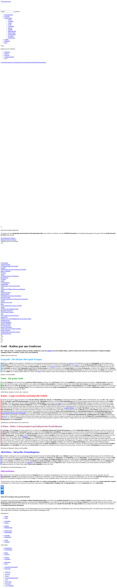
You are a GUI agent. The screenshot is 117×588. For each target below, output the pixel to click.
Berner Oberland (5, 271)
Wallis (2, 281)
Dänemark (7, 562)
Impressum (8, 582)
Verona (3, 416)
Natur (8, 62)
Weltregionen (8, 18)
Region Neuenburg (6, 327)
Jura (2, 314)
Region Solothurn (6, 323)
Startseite (7, 52)
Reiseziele (8, 584)
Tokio (59, 403)
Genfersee (50, 351)
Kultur (18, 62)
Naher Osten (11, 33)
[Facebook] (58, 486)
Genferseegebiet (9, 57)
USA (5, 564)
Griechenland (8, 549)
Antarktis (10, 21)
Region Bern (4, 277)
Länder (6, 39)
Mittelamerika (12, 31)
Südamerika (11, 38)
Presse (7, 576)
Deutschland (8, 548)
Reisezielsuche (8, 15)
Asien (9, 24)
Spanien (6, 557)
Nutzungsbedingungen (11, 578)
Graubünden (4, 284)
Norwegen (7, 568)
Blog (5, 42)
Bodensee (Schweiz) (7, 310)
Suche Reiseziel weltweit (8, 238)
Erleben (29, 62)
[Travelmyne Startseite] (6, 1)
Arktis (10, 23)
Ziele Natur (13, 62)
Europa (10, 28)
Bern (2, 304)
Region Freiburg (5, 330)
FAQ (6, 580)
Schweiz (6, 55)
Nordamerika (12, 34)
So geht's (7, 16)
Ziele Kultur (23, 62)
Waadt (2, 307)
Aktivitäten (35, 62)
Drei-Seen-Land (5, 297)
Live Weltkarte (9, 585)
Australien (11, 26)
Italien (6, 553)
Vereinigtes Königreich (11, 567)
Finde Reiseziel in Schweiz (8, 239)
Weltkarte (7, 41)
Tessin (2, 274)
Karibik (10, 29)
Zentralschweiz (5, 320)
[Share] (58, 492)
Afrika (10, 19)
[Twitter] (58, 489)
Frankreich (52, 366)
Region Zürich (5, 294)
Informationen (42, 62)
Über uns (7, 572)
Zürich (3, 300)
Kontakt (7, 574)
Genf (2, 287)
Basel (2, 291)
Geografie (3, 62)
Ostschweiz (4, 317)
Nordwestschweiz (6, 333)
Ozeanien (11, 36)
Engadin (3, 268)
